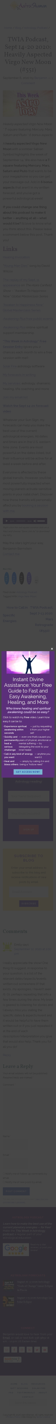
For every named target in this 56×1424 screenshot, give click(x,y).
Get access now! (28, 772)
